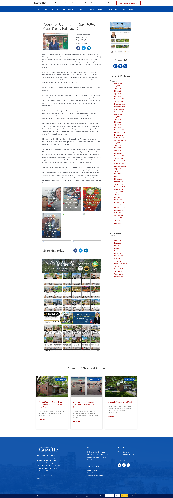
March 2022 (118, 200)
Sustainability (119, 269)
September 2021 (119, 215)
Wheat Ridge (118, 276)
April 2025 (117, 125)
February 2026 (119, 99)
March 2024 (118, 153)
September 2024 (120, 140)
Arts (115, 238)
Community (118, 240)
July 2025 (117, 117)
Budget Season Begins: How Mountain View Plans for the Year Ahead (50, 404)
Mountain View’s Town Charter (120, 402)
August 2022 (118, 192)
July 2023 (117, 171)
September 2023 (120, 166)
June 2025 (117, 119)
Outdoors (117, 261)
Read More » (42, 420)
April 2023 (117, 176)
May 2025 (117, 122)
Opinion (117, 258)
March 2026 (118, 96)
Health (116, 251)
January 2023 (118, 184)
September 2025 (120, 112)
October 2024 (119, 137)
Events (116, 248)
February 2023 (119, 182)
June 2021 (117, 223)
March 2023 (118, 179)
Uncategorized (119, 274)
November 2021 (119, 210)
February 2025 (119, 130)
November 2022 (119, 187)
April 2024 (80, 40)
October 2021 (118, 213)
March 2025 (118, 127)
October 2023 (119, 163)
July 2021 (117, 220)
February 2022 (119, 202)
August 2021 (118, 218)
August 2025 (118, 114)
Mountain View (82, 37)
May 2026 (117, 91)
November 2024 (119, 135)
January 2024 (118, 158)
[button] (128, 3)
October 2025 (119, 109)
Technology (118, 271)
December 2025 (119, 104)
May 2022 (117, 197)
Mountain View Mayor (92, 40)
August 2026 (118, 83)
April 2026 (117, 94)
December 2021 (119, 207)
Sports (116, 266)
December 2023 (119, 161)
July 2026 (117, 86)
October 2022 (119, 189)
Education (117, 245)
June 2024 (117, 145)
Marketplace (118, 253)
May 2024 (117, 148)
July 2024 (117, 143)
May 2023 (117, 174)
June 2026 (117, 88)
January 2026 (118, 101)
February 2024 (119, 156)
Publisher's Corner (120, 264)
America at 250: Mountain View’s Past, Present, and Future (83, 404)
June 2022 (117, 194)
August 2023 (118, 169)
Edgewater (118, 243)
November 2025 (119, 106)
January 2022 (118, 205)
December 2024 (119, 132)
